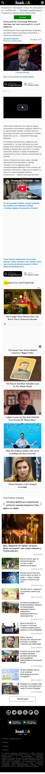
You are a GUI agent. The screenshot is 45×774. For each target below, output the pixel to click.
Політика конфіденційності (12, 739)
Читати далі (22, 699)
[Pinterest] (36, 712)
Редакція (5, 746)
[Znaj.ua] (22, 3)
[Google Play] (29, 722)
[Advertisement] (22, 233)
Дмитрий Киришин (11, 38)
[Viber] (19, 712)
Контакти (5, 750)
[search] (2, 2)
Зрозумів (22, 17)
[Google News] (25, 712)
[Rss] (8, 712)
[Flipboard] (30, 712)
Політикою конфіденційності (31, 10)
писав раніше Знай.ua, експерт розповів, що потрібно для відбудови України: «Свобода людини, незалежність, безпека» (21, 205)
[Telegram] (14, 712)
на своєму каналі (27, 76)
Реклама (5, 742)
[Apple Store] (15, 722)
